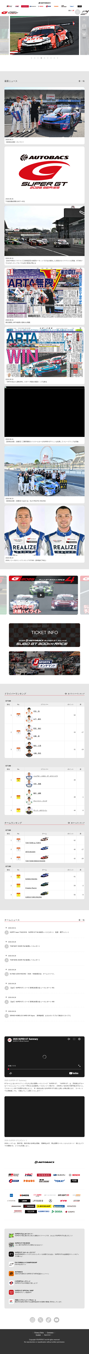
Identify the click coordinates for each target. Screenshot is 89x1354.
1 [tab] (31, 58)
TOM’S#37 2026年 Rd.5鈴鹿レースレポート (25, 946)
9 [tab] (57, 58)
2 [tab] (35, 58)
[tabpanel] (44, 35)
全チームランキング (78, 823)
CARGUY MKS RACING (33, 897)
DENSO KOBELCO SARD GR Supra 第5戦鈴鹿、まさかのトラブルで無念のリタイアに (40, 1015)
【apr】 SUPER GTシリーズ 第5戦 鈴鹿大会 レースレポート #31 (32, 988)
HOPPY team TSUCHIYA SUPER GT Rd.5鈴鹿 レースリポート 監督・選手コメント (39, 932)
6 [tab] (48, 58)
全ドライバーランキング (76, 694)
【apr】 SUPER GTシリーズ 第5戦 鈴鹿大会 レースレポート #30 (32, 1001)
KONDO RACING (31, 879)
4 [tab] (41, 58)
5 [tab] (44, 58)
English (38, 1335)
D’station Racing (31, 888)
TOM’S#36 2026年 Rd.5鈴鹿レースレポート (25, 960)
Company (50, 1332)
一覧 (83, 81)
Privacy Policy (39, 1332)
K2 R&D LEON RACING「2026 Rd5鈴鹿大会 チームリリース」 (32, 974)
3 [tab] (38, 58)
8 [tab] (54, 58)
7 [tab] (51, 58)
